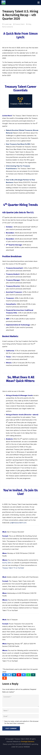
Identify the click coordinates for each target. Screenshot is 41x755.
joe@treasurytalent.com (18, 523)
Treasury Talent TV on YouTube (13, 568)
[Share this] (4, 674)
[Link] (3, 3)
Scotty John (6, 563)
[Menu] (38, 2)
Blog (29, 24)
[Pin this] (19, 674)
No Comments (8, 27)
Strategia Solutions (27, 741)
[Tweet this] (9, 674)
